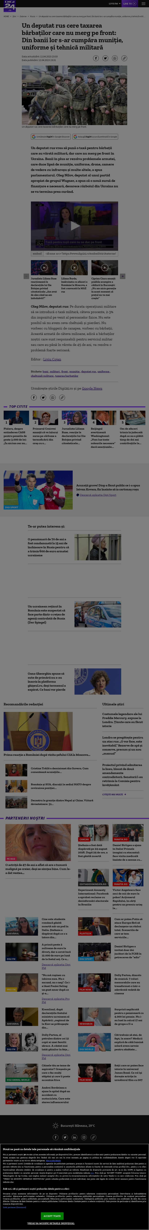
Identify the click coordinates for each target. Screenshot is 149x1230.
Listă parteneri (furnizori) (14, 1207)
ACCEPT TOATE (52, 1216)
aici (92, 1172)
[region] (74, 1187)
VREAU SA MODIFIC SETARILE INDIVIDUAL (50, 1223)
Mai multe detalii (53, 1160)
